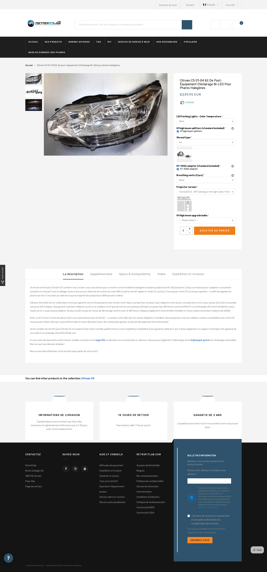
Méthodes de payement (111, 465)
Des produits (53, 42)
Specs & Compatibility (135, 274)
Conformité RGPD (146, 507)
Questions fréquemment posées (112, 489)
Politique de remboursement (151, 502)
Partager (3, 273)
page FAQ (100, 340)
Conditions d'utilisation (148, 497)
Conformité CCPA (145, 513)
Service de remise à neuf (134, 42)
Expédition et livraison (188, 274)
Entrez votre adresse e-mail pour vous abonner (206, 472)
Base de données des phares (46, 52)
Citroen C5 (87, 378)
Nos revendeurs (167, 42)
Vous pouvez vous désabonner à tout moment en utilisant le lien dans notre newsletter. (206, 531)
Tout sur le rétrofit (109, 481)
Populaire (190, 42)
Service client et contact (112, 497)
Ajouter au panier (215, 230)
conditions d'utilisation (208, 507)
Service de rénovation (148, 486)
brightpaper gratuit (200, 340)
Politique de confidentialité (150, 481)
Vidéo (161, 274)
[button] (211, 5)
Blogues (140, 470)
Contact (190, 5)
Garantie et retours (109, 476)
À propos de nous (168, 5)
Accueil (33, 42)
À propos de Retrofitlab (148, 465)
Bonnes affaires (79, 42)
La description (73, 274)
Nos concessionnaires (147, 476)
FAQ (98, 42)
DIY (109, 42)
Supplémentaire (101, 274)
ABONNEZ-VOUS (200, 540)
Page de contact (33, 486)
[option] (105, 114)
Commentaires (144, 491)
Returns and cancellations (113, 502)
